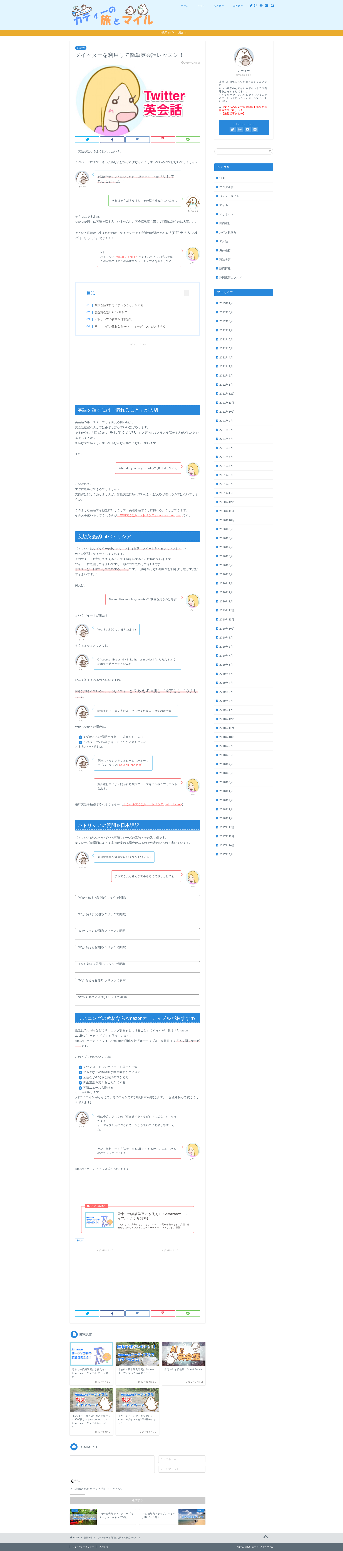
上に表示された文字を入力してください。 (97, 1488)
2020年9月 (226, 529)
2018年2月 (226, 809)
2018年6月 (226, 773)
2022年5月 (226, 348)
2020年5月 (226, 565)
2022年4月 (226, 357)
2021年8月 (226, 429)
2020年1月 (226, 601)
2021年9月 (226, 420)
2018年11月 (226, 727)
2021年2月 (226, 483)
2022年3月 (226, 366)
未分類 (223, 241)
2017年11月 (226, 836)
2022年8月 (226, 321)
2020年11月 (226, 511)
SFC (222, 177)
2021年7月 (226, 438)
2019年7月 (226, 655)
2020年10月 (227, 520)
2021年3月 (226, 475)
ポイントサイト (229, 196)
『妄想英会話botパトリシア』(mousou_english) (150, 515)
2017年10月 (227, 845)
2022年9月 (226, 312)
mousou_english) (129, 764)
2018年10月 (227, 737)
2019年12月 (227, 610)
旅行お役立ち (228, 232)
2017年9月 (226, 854)
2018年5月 (226, 782)
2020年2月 (226, 592)
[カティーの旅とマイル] (112, 23)
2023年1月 (226, 303)
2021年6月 (226, 447)
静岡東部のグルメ (230, 277)
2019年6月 (226, 664)
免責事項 (104, 1547)
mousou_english (126, 256)
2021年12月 (227, 393)
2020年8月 (226, 538)
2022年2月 (226, 375)
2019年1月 (226, 709)
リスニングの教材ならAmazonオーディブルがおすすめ (130, 326)
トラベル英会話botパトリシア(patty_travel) (152, 804)
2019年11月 (226, 619)
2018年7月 (226, 764)
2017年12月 (227, 827)
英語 (80, 1240)
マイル (201, 5)
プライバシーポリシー (83, 1547)
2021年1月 (226, 493)
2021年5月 (226, 456)
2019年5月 (226, 673)
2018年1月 (226, 818)
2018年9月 (226, 745)
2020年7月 (226, 547)
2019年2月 (226, 700)
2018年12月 (227, 718)
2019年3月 (226, 691)
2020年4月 (226, 574)
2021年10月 (227, 411)
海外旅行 (219, 5)
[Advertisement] (137, 372)
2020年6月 (226, 556)
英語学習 (81, 48)
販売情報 (225, 268)
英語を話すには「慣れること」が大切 (119, 305)
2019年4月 (226, 682)
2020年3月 (226, 583)
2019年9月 (226, 637)
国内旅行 (238, 5)
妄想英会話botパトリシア (111, 312)
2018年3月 (226, 800)
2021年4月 (226, 465)
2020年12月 (227, 501)
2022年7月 (226, 330)
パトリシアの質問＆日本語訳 (113, 319)
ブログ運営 (226, 187)
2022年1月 (226, 384)
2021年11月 (226, 402)
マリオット (226, 214)
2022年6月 (226, 339)
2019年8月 (226, 646)
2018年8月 (226, 755)
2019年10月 (227, 628)
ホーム (185, 5)
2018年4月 (226, 791)
